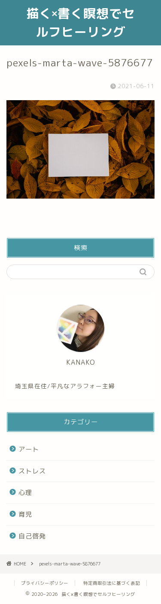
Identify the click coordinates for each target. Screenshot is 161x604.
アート (28, 449)
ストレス (32, 471)
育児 (25, 514)
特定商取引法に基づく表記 (111, 583)
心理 (25, 492)
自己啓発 (32, 536)
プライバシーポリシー (44, 583)
